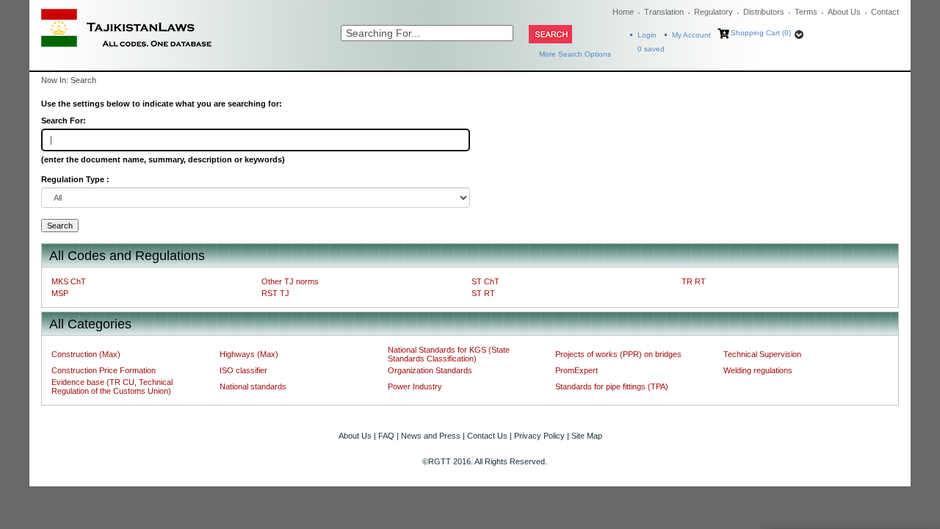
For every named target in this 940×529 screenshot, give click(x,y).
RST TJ (275, 293)
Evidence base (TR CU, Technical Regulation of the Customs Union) (112, 386)
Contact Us (487, 435)
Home (623, 11)
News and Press (430, 435)
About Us (844, 11)
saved (651, 49)
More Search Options (575, 54)
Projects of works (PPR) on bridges (618, 354)
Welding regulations (757, 370)
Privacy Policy (539, 435)
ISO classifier (243, 370)
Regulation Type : (75, 179)
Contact (885, 11)
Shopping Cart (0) (761, 33)
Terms (806, 11)
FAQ (386, 435)
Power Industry (415, 386)
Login (647, 35)
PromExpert (576, 370)
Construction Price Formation (103, 370)
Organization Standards (430, 370)
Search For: (63, 120)
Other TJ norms (290, 281)
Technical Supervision (762, 354)
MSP (59, 293)
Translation (664, 11)
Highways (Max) (249, 354)
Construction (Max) (85, 354)
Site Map (586, 435)
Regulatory (713, 11)
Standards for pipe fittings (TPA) (611, 386)
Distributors (763, 11)
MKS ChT (68, 281)
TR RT (694, 281)
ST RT (483, 293)
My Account (691, 35)
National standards (253, 386)
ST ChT (485, 281)
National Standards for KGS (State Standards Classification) (449, 354)
